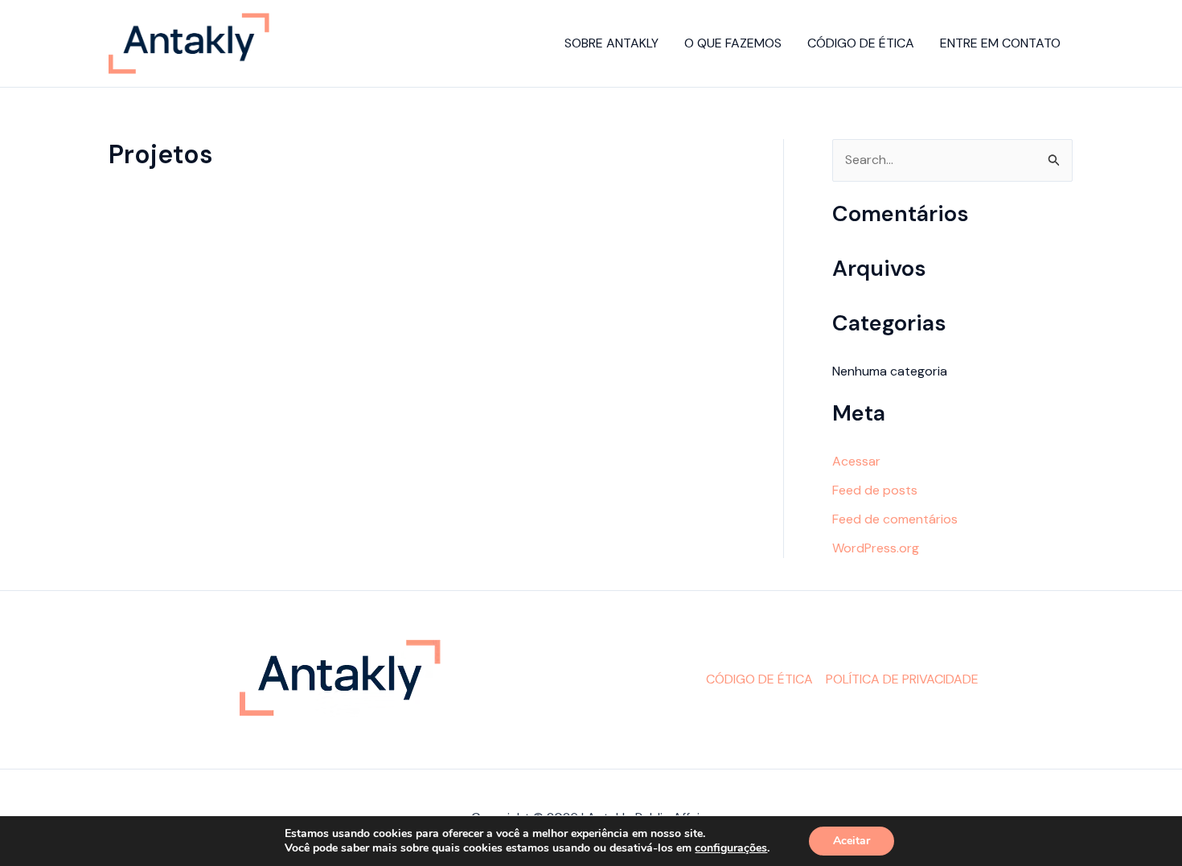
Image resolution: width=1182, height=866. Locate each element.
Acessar (856, 461)
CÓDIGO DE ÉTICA (860, 43)
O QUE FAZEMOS (733, 43)
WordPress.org (875, 548)
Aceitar (851, 840)
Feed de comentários (895, 519)
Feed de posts (874, 490)
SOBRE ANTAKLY (611, 43)
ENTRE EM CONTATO (1000, 43)
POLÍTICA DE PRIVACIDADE (902, 679)
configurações (731, 848)
